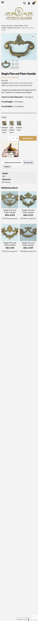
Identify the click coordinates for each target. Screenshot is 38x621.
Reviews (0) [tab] (28, 162)
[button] (33, 36)
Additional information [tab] (12, 162)
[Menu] (2, 2)
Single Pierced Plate (14, 28)
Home (3, 25)
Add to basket (28, 138)
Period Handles (18, 25)
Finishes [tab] (7, 167)
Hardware (9, 25)
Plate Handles (14, 83)
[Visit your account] (29, 3)
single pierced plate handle (23, 85)
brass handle (9, 85)
